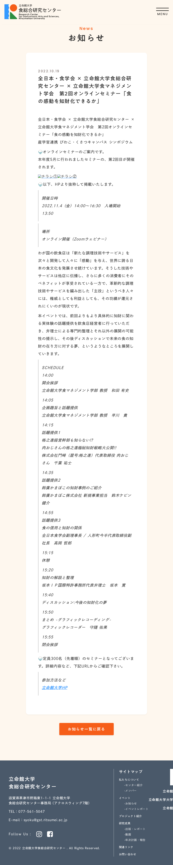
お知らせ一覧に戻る (86, 729)
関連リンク (126, 847)
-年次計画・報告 (135, 840)
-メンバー (130, 790)
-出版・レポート (135, 829)
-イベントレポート (136, 809)
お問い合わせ (127, 854)
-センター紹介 (133, 785)
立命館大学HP (54, 687)
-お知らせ (130, 803)
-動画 (127, 834)
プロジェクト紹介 (130, 816)
